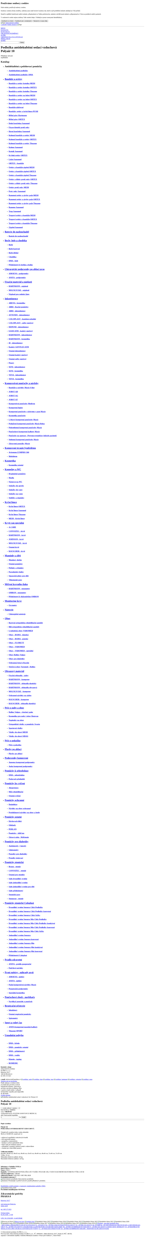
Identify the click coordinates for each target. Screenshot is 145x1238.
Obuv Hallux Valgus (17, 655)
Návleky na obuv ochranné (20, 808)
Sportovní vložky (16, 728)
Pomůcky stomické (14, 862)
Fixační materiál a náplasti (18, 282)
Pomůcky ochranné (14, 800)
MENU (3, 28)
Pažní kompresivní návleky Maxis (22, 985)
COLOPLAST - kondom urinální (22, 319)
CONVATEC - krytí (17, 531)
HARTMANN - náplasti (18, 286)
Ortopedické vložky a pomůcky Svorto (24, 724)
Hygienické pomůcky (17, 474)
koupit (23, 1117)
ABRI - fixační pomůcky (19, 307)
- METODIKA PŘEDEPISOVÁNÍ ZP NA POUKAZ (18, 1225)
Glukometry (14, 850)
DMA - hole (13, 261)
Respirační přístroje (15, 1006)
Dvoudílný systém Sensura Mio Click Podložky (28, 919)
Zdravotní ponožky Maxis (19, 444)
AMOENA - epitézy (16, 977)
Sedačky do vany (16, 490)
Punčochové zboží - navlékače (20, 997)
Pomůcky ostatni (13, 817)
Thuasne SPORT (15, 1031)
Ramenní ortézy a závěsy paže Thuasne (24, 203)
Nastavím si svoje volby (40, 21)
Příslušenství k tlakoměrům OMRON (24, 597)
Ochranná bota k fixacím (19, 663)
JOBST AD (13, 392)
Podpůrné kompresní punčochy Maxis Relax (27, 424)
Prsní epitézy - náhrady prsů (19, 972)
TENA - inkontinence (17, 375)
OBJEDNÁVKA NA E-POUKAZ (12, 37)
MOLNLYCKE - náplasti (19, 290)
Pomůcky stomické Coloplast (19, 903)
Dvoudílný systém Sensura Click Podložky (26, 907)
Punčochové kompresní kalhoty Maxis (24, 432)
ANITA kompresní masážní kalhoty (23, 1027)
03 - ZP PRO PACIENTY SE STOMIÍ (88, 1225)
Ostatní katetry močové (18, 355)
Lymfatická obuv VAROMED (21, 631)
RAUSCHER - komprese (19, 699)
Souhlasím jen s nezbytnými (23, 21)
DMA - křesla (14, 1043)
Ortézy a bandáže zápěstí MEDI (21, 167)
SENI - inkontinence (17, 367)
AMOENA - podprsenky (19, 273)
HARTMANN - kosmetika (19, 339)
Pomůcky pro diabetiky (16, 841)
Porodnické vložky (16, 572)
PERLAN (13, 829)
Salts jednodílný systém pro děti (21, 887)
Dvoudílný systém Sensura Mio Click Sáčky (26, 931)
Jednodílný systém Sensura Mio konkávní (26, 947)
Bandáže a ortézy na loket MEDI (22, 95)
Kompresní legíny (16, 408)
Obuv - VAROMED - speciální (21, 651)
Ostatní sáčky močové (17, 359)
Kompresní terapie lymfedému (20, 448)
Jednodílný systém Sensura (20, 935)
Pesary (11, 363)
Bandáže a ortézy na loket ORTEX (23, 99)
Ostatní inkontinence (17, 351)
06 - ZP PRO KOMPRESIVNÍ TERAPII (76, 1227)
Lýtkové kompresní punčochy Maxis (23, 420)
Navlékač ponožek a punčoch (20, 1001)
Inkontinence (11, 298)
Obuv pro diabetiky (17, 659)
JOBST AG (13, 396)
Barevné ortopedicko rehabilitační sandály (26, 623)
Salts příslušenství (16, 891)
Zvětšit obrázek (5, 1095)
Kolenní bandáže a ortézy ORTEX (22, 139)
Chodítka (12, 257)
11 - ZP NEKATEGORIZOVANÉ (50, 1228)
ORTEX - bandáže (16, 163)
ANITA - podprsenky (17, 278)
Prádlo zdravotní (13, 959)
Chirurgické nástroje (17, 614)
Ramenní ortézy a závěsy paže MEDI (23, 195)
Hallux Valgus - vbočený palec (21, 712)
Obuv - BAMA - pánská (18, 639)
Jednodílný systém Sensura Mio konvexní (25, 951)
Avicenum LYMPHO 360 (19, 452)
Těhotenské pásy (15, 580)
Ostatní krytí (14, 547)
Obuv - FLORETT (16, 643)
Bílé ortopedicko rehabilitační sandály (24, 627)
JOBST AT (13, 400)
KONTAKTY (5, 32)
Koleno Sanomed (16, 147)
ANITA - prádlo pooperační (20, 964)
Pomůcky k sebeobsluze (17, 770)
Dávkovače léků (15, 821)
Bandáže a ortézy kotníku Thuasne (23, 91)
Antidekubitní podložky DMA (21, 75)
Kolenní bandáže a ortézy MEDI (22, 135)
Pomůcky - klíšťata (16, 833)
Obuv (7, 618)
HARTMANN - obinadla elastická (22, 683)
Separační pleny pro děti (19, 576)
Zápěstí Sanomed (16, 227)
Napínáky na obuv (16, 720)
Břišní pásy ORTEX (17, 119)
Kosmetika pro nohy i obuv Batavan (23, 716)
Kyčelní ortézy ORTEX (18, 155)
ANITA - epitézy (15, 981)
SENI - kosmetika (16, 371)
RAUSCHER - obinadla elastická (22, 703)
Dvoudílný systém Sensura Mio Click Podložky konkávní (32, 923)
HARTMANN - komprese (19, 679)
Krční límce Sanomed (17, 510)
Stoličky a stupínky (16, 498)
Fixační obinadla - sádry (19, 675)
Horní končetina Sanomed (19, 131)
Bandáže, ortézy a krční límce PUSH (23, 111)
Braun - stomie (15, 867)
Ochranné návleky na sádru (20, 695)
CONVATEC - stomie (17, 871)
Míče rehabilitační (16, 792)
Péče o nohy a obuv (14, 707)
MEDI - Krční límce (17, 518)
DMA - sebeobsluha (16, 775)
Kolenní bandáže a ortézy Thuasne (23, 143)
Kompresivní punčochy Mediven (22, 404)
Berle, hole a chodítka (16, 240)
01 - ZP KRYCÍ (40, 1225)
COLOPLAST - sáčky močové (21, 323)
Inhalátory (13, 1010)
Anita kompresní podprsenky (20, 766)
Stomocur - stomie (16, 899)
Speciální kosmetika (17, 993)
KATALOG (4, 30)
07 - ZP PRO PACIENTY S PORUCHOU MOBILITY (107, 1227)
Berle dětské (13, 253)
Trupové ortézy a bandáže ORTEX (23, 219)
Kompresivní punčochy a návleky (21, 383)
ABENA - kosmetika (17, 303)
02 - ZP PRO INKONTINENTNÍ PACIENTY (60, 1225)
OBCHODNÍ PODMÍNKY (9, 33)
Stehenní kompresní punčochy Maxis (24, 440)
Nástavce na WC (15, 482)
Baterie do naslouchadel (17, 231)
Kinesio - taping (15, 1059)
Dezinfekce (13, 804)
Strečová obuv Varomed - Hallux (22, 667)
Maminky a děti (13, 555)
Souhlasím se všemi (7, 21)
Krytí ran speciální (14, 523)
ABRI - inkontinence (17, 311)
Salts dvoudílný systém (18, 879)
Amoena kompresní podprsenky (22, 762)
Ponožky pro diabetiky (18, 854)
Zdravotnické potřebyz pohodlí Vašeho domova (10, 23)
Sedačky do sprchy (16, 486)
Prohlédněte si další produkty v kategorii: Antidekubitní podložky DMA (23, 1186)
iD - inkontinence (15, 343)
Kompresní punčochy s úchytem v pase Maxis (27, 412)
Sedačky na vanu (16, 494)
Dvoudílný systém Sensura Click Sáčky (24, 915)
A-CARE (12, 527)
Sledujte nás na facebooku (9, 1081)
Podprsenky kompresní (16, 758)
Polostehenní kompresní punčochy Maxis (25, 428)
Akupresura (13, 788)
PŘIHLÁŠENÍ (5, 39)
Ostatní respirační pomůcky (20, 1014)
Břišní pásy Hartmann (18, 115)
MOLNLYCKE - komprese (20, 691)
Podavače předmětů (17, 779)
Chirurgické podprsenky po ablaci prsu (24, 269)
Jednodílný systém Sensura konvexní (24, 939)
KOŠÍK (3, 35)
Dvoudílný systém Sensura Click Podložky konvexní (30, 911)
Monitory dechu (15, 560)
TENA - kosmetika (16, 379)
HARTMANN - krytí (17, 535)
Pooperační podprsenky (18, 989)
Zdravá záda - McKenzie (19, 837)
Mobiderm (13, 456)
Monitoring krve (13, 601)
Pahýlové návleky (16, 968)
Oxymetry (13, 605)
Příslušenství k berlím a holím (21, 265)
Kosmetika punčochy (17, 416)
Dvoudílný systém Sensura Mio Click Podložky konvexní (32, 927)
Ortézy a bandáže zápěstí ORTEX (22, 171)
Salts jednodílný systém (18, 883)
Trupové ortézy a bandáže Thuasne (23, 223)
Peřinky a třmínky (16, 568)
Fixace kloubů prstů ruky (19, 127)
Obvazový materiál (14, 671)
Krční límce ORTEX (17, 506)
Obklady (12, 825)
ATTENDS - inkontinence (19, 315)
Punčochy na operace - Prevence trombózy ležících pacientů (33, 436)
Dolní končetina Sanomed (19, 123)
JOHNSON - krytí (16, 539)
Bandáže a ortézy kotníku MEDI (22, 83)
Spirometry (13, 1018)
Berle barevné (14, 249)
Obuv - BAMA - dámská (19, 635)
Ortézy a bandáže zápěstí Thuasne (22, 175)
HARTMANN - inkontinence (20, 335)
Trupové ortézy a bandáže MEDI (22, 215)
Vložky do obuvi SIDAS (18, 736)
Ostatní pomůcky (16, 564)
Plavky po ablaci (13, 749)
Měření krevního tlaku (16, 584)
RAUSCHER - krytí (17, 551)
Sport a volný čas (13, 1022)
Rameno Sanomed (16, 207)
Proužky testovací (16, 858)
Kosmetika (10, 460)
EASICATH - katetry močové (21, 331)
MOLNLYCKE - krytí (18, 543)
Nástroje (9, 609)
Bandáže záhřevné (16, 107)
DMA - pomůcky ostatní (18, 1047)
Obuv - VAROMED (17, 647)
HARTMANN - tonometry (19, 589)
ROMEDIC (13, 1063)
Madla (11, 478)
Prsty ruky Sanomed (17, 191)
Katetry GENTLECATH (19, 347)
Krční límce (11, 502)
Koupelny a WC (13, 469)
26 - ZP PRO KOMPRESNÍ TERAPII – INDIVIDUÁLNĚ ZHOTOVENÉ (85, 1228)
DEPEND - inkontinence (19, 327)
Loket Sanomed (15, 159)
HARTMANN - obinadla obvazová (23, 687)
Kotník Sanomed (15, 151)
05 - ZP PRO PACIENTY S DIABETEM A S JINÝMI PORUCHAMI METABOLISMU (34, 1227)
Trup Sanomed (15, 211)
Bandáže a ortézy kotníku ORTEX (23, 87)
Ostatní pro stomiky (17, 875)
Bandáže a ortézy (13, 79)
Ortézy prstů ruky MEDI (19, 187)
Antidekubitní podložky (18, 71)
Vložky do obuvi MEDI (18, 732)
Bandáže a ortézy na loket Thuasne (23, 103)
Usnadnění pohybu (14, 1035)
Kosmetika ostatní (16, 465)
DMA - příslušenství (17, 1051)
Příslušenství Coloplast (18, 955)
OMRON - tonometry (17, 593)
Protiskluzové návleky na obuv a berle (24, 812)
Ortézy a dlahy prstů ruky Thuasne (23, 183)
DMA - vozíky (14, 1055)
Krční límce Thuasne (17, 514)
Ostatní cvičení (15, 796)
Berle (11, 245)
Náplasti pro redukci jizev (19, 294)
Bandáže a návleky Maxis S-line (22, 388)
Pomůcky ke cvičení (15, 783)
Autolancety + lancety (17, 846)
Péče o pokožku (12, 740)
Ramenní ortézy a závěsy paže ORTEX (24, 199)
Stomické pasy (14, 895)
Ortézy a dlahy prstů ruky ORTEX (23, 179)
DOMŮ (3, 40)
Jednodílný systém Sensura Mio (21, 943)
